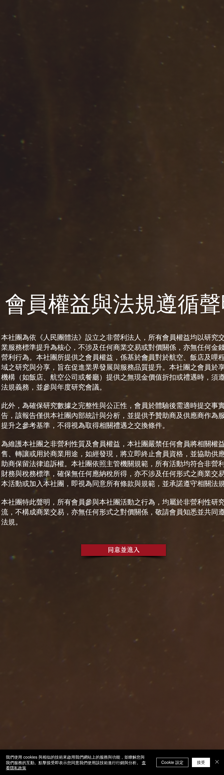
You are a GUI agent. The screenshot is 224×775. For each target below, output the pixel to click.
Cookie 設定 (172, 762)
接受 (201, 762)
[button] (123, 550)
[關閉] (217, 762)
